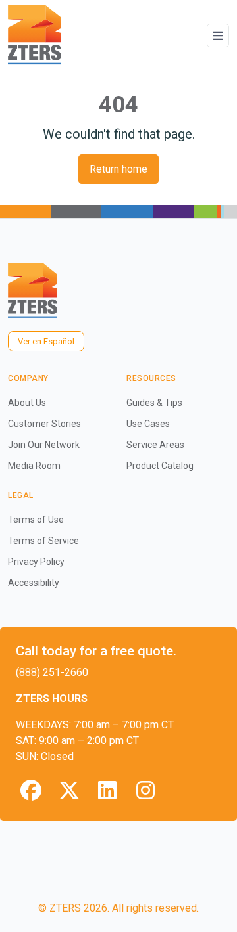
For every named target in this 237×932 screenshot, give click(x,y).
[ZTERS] (34, 35)
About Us (27, 402)
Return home (118, 169)
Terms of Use (36, 519)
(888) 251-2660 (52, 672)
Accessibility (33, 582)
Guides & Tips (154, 402)
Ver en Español (46, 341)
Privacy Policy (36, 561)
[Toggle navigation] (218, 35)
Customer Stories (44, 423)
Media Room (34, 465)
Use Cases (148, 423)
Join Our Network (44, 444)
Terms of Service (43, 540)
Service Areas (155, 444)
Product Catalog (160, 465)
